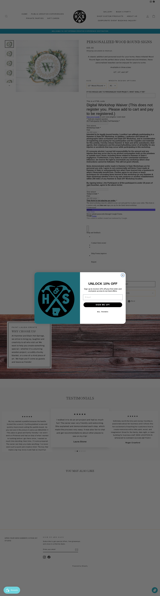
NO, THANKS (102, 312)
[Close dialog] (123, 275)
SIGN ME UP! (103, 305)
